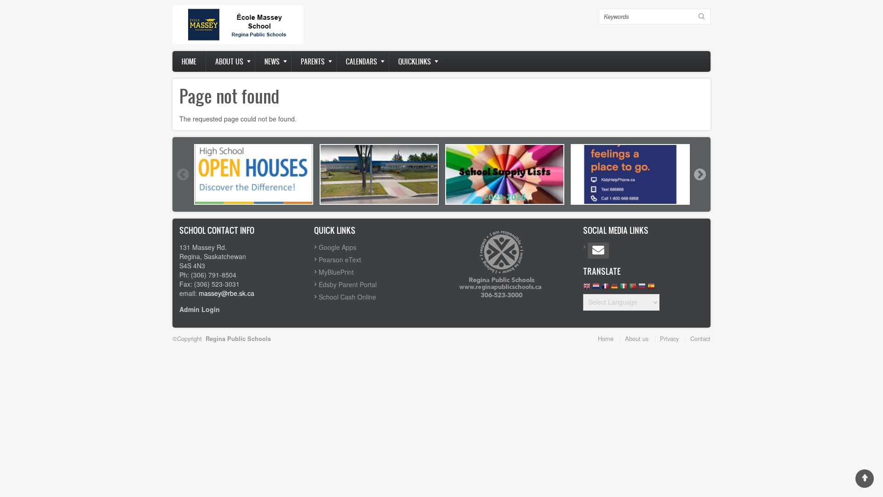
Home (189, 61)
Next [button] (699, 174)
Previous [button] (182, 174)
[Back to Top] (864, 478)
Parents (313, 61)
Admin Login (199, 309)
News (272, 61)
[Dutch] (596, 288)
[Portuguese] (632, 288)
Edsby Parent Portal (348, 284)
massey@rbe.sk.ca (226, 293)
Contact (700, 338)
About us (229, 61)
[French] (605, 288)
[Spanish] (651, 288)
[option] (253, 174)
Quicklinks (414, 61)
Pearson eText (340, 259)
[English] (587, 288)
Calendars (361, 61)
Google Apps (337, 247)
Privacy (669, 338)
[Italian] (623, 288)
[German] (614, 288)
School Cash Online (347, 296)
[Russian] (642, 288)
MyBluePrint (336, 272)
